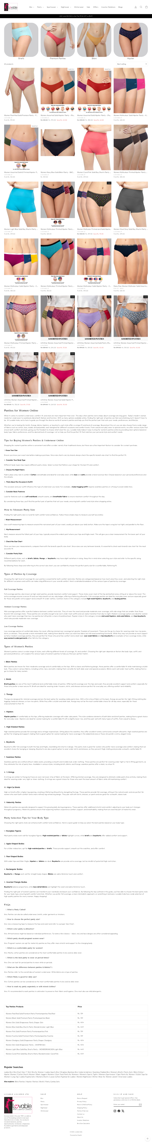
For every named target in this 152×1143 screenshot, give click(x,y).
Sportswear (51, 7)
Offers (95, 7)
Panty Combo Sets (52, 1081)
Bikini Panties (20, 1081)
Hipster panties (10, 716)
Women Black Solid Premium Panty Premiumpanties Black (28, 1018)
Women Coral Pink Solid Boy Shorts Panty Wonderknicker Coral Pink (32, 1054)
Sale (88, 7)
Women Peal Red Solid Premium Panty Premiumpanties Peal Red (30, 1013)
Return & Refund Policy (84, 1105)
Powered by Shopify (76, 1135)
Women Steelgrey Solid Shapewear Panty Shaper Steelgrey (29, 1040)
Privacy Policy (82, 1101)
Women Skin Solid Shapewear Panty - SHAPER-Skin (25, 1045)
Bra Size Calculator (83, 1123)
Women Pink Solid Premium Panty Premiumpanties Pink (27, 1031)
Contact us (80, 1114)
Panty (39, 7)
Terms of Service (82, 1111)
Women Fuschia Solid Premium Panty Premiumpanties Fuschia (29, 1036)
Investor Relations (108, 7)
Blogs (120, 7)
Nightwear (65, 7)
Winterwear (79, 7)
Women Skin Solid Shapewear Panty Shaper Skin (24, 1022)
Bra (31, 7)
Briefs (41, 1081)
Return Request (82, 1098)
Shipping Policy (82, 1108)
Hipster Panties (32, 1081)
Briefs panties (9, 684)
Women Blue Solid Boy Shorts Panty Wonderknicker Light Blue (30, 1027)
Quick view (21, 111)
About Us (80, 1117)
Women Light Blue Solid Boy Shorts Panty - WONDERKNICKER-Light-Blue (34, 1049)
